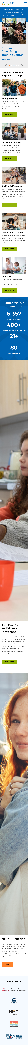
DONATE (7, 964)
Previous (6, 65)
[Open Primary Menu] (25, 3)
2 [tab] (11, 65)
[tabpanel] (14, 43)
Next (22, 65)
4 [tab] (14, 65)
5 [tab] (16, 65)
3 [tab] (13, 65)
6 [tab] (18, 65)
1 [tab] (9, 65)
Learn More (6, 60)
